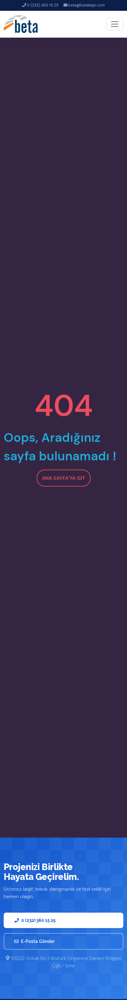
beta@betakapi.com (86, 5)
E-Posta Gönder (38, 941)
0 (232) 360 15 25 (42, 5)
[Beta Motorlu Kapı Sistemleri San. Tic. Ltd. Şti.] (21, 24)
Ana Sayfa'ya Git (63, 478)
